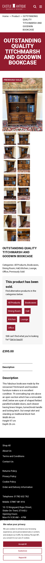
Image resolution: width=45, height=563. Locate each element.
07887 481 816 (17, 502)
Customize (22, 551)
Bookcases (32, 265)
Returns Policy (9, 471)
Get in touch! (16, 339)
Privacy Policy (9, 476)
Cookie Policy (9, 481)
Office (5, 271)
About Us (7, 451)
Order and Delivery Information (17, 487)
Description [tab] (8, 367)
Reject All (22, 558)
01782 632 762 (21, 496)
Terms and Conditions (13, 456)
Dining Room (8, 268)
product (16, 16)
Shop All (6, 445)
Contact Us (8, 461)
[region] (22, 541)
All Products (20, 265)
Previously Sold (16, 271)
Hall (18, 268)
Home (5, 16)
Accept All (22, 544)
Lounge (32, 268)
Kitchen (24, 268)
